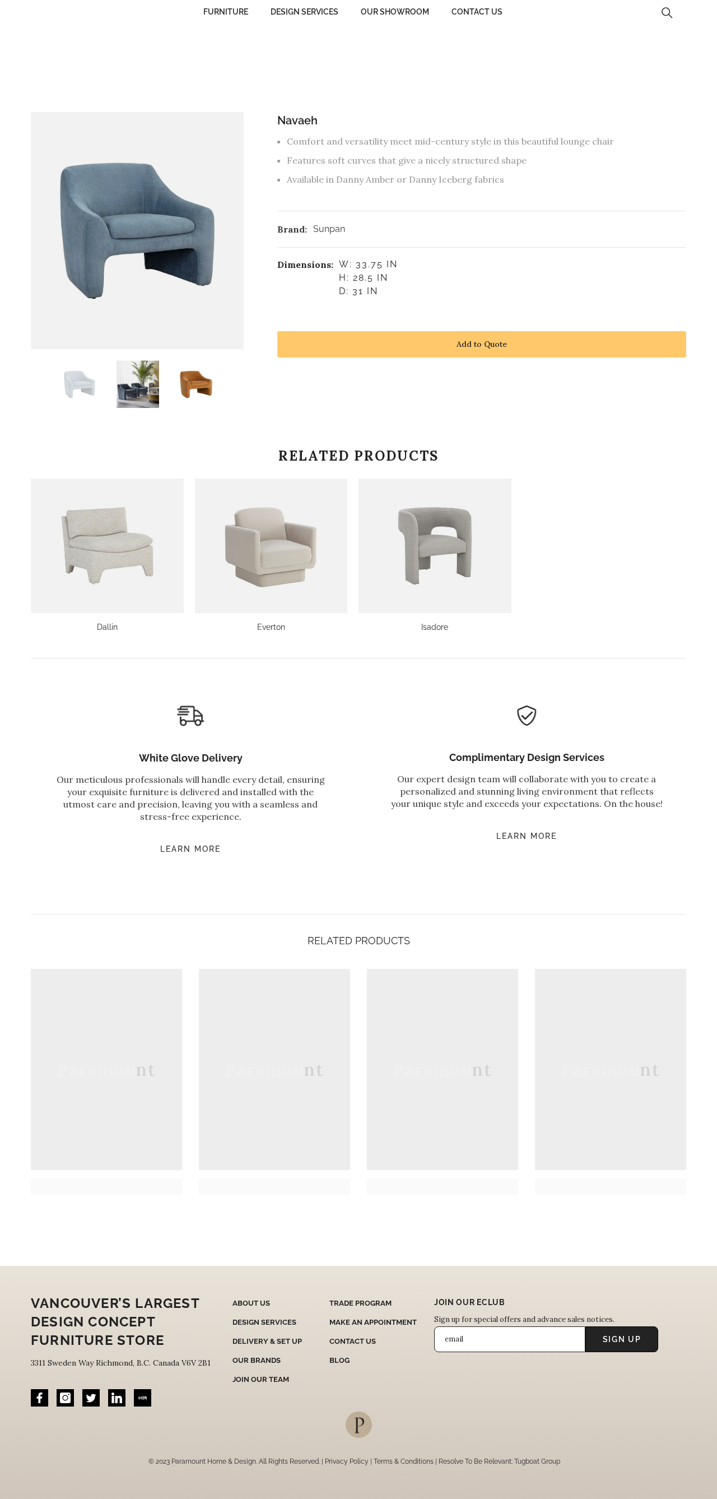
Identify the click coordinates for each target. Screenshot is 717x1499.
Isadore (434, 627)
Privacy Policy (347, 1461)
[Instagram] (65, 1398)
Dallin (107, 627)
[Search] (667, 13)
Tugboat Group (537, 1461)
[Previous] (34, 384)
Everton (271, 627)
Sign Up (622, 1339)
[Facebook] (39, 1398)
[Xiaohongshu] (142, 1398)
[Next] (240, 384)
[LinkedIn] (116, 1398)
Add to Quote (482, 344)
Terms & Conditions (404, 1461)
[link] (106, 1187)
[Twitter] (91, 1398)
